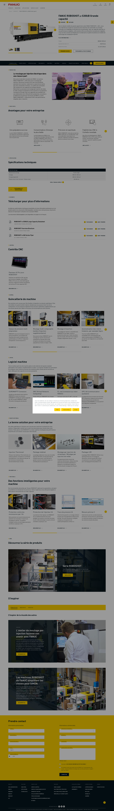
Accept (75, 409)
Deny (57, 409)
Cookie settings (66, 409)
